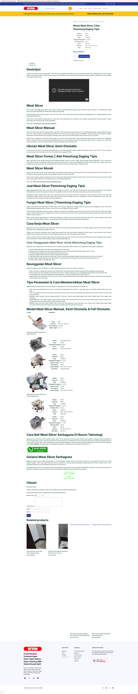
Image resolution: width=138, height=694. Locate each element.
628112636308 (34, 444)
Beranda (75, 21)
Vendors (64, 655)
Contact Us (65, 657)
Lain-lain (80, 21)
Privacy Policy (78, 655)
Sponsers (76, 653)
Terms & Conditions (79, 651)
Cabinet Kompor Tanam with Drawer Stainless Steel (34, 552)
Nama (29, 509)
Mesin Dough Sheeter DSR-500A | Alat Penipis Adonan (101, 634)
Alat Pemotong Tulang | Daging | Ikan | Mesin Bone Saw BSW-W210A (80, 634)
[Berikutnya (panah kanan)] (2, 693)
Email (28, 512)
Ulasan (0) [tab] (32, 65)
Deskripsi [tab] (32, 63)
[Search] (70, 8)
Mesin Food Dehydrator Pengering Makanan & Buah (47, 181)
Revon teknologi (31, 190)
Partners (76, 661)
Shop (63, 653)
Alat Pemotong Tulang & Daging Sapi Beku (44, 123)
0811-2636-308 (100, 661)
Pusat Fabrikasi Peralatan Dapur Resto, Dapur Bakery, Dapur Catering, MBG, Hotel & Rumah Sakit (49, 13)
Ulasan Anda (30, 506)
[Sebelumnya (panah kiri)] (0, 693)
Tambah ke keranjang (84, 56)
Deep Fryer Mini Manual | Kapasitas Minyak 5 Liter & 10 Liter (58, 552)
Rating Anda (30, 495)
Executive (76, 659)
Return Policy (77, 657)
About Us (64, 651)
